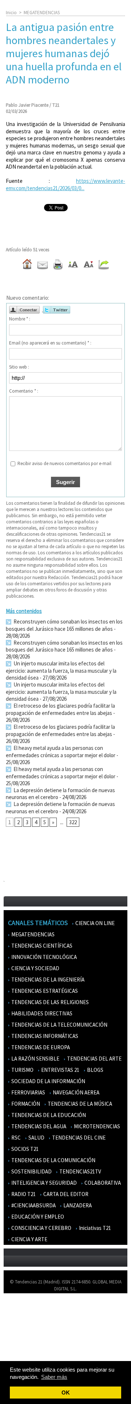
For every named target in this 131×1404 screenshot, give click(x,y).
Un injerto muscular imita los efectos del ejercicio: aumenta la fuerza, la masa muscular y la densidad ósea (61, 670)
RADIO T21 (23, 1194)
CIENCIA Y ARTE (28, 1239)
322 (73, 822)
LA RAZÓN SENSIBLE (34, 1058)
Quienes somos (23, 1309)
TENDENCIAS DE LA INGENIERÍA (47, 979)
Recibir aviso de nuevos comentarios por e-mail (64, 463)
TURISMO (21, 1069)
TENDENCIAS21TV (79, 1171)
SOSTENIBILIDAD (31, 1171)
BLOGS (94, 1069)
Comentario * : (23, 391)
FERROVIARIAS (27, 1092)
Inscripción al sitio (26, 1352)
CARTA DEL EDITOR (65, 1194)
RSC (15, 1137)
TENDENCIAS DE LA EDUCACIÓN (48, 1115)
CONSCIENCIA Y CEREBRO (40, 1227)
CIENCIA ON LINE (94, 923)
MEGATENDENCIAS (42, 12)
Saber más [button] (54, 1377)
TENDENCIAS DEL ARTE (94, 1058)
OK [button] (65, 1392)
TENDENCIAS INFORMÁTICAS (44, 1036)
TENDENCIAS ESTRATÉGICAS (44, 990)
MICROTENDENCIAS (96, 1126)
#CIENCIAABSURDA (33, 1205)
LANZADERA (77, 1205)
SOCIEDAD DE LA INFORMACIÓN (47, 1081)
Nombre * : (19, 319)
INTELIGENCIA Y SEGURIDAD (43, 1182)
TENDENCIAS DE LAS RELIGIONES (49, 1002)
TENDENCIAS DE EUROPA (40, 1047)
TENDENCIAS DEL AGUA (38, 1126)
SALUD (35, 1137)
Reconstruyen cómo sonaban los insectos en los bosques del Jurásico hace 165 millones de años (64, 625)
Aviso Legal (19, 1320)
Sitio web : (19, 367)
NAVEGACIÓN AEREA (75, 1092)
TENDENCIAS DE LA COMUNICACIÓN (52, 1160)
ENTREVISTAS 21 (59, 1069)
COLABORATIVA (102, 1182)
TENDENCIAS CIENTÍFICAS (41, 945)
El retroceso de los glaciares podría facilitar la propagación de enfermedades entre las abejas (60, 709)
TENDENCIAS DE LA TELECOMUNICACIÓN (58, 1024)
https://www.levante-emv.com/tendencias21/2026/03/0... (65, 184)
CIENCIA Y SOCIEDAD (34, 968)
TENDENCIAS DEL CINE (78, 1137)
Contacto (17, 1331)
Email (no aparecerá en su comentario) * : (50, 343)
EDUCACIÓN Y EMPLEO (37, 1216)
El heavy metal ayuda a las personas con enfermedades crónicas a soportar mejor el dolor (60, 751)
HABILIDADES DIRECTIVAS (41, 1013)
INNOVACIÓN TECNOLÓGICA (43, 956)
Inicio (11, 12)
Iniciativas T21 (94, 1227)
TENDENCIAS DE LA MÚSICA (79, 1103)
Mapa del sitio (21, 1341)
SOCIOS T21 (24, 1148)
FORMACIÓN (25, 1103)
